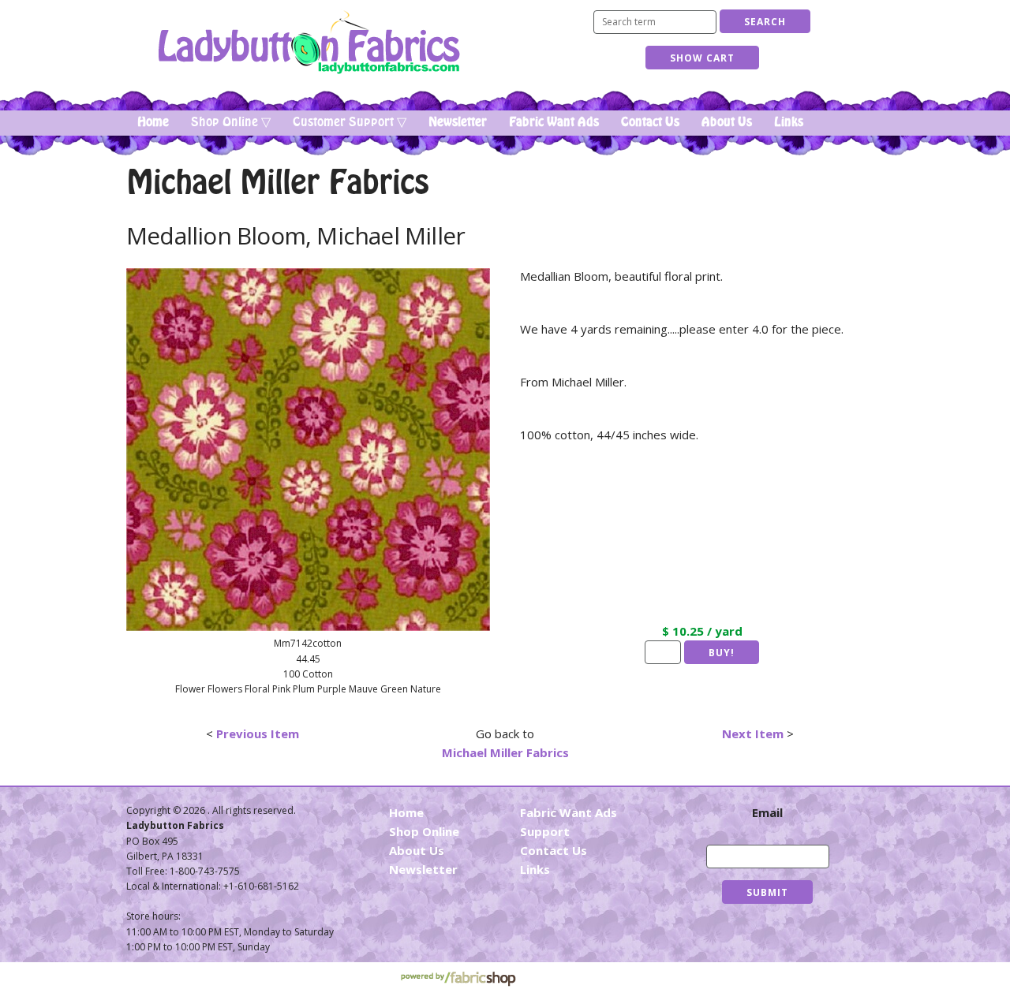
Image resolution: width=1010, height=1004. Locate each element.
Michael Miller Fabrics (505, 752)
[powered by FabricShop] (458, 979)
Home (153, 122)
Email (767, 812)
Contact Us (650, 122)
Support (545, 831)
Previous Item (257, 733)
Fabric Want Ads (554, 122)
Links (788, 122)
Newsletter (457, 122)
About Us (726, 122)
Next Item (753, 733)
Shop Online (424, 831)
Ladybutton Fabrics (308, 42)
